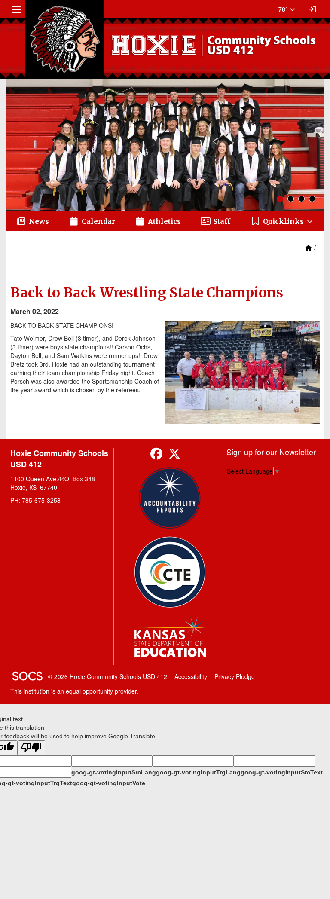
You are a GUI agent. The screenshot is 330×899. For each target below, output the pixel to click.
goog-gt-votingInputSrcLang (113, 772)
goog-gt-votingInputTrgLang (198, 772)
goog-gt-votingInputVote (108, 783)
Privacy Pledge (234, 676)
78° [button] (284, 9)
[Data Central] (170, 572)
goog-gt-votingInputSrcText (282, 772)
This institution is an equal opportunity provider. (74, 691)
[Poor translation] (31, 747)
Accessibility (190, 676)
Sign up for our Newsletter (271, 451)
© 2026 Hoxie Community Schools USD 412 (107, 676)
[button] (282, 221)
